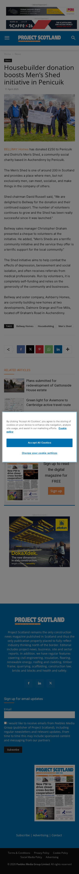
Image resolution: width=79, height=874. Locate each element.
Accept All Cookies (39, 442)
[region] (39, 437)
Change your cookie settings (39, 453)
